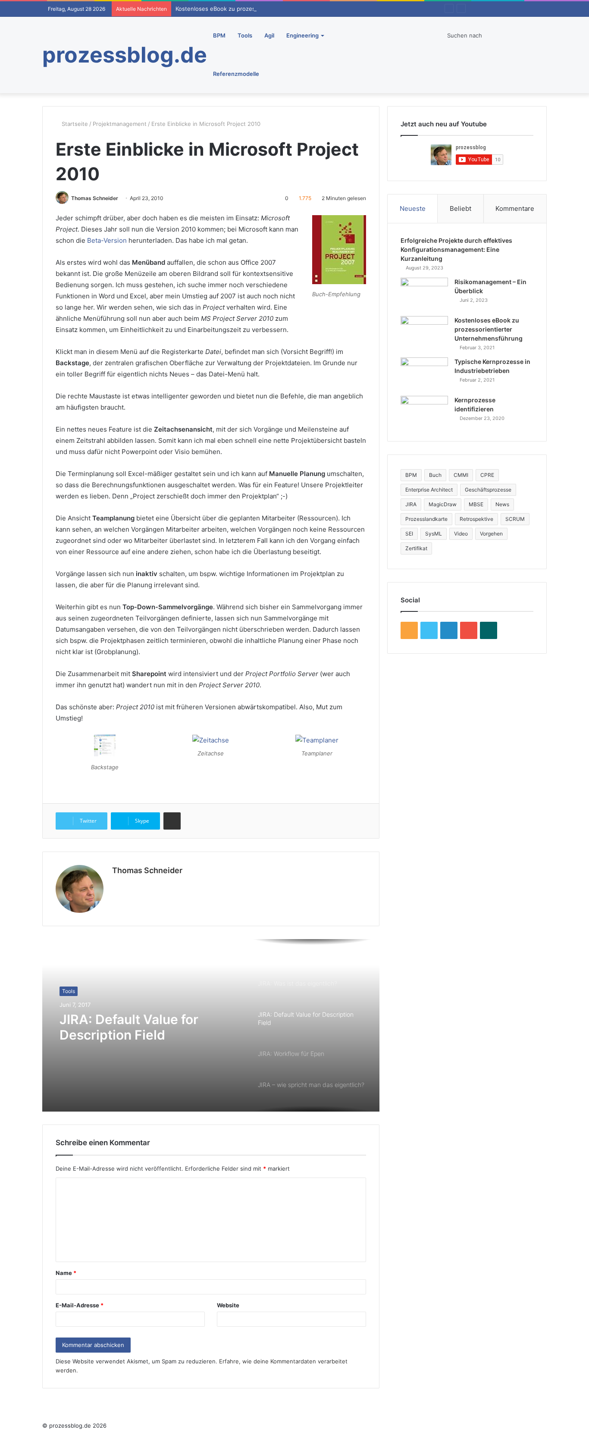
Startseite (74, 123)
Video (461, 533)
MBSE (476, 504)
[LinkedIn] (117, 885)
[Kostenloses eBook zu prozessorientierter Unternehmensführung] (424, 332)
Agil (269, 35)
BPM (219, 35)
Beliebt (460, 208)
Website (228, 1305)
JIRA (411, 504)
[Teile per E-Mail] (172, 821)
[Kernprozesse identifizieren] (424, 412)
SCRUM (515, 519)
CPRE (487, 475)
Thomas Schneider (94, 198)
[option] (210, 1025)
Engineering (302, 35)
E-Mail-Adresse (79, 1305)
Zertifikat (416, 548)
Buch (435, 475)
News (502, 504)
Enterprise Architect (429, 489)
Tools (245, 35)
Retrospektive (476, 519)
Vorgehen (491, 533)
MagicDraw (443, 504)
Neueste (413, 208)
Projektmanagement (120, 123)
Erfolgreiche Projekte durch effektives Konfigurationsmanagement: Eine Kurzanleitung (456, 249)
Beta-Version (107, 240)
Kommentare (514, 208)
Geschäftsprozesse (488, 489)
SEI (409, 533)
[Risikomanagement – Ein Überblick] (424, 294)
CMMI (461, 475)
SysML (433, 533)
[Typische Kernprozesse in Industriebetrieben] (424, 373)
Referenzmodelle (236, 73)
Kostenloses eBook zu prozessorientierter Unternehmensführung (264, 8)
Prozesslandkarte (426, 519)
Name (66, 1272)
